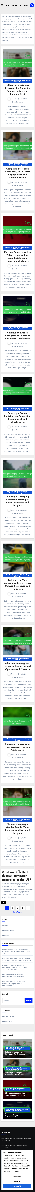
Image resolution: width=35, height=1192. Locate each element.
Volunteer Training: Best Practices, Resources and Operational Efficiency (17, 667)
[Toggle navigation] (2, 5)
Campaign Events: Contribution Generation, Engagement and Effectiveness (13, 984)
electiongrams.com (17, 5)
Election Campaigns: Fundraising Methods (17, 408)
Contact (5, 925)
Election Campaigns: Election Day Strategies (17, 575)
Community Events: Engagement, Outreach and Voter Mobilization (17, 336)
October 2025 (7, 1021)
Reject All (17, 1181)
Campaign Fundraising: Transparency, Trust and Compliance (17, 747)
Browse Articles (8, 930)
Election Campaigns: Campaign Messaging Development (17, 164)
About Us (5, 935)
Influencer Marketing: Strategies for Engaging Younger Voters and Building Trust (16, 951)
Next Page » (17, 912)
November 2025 (8, 1016)
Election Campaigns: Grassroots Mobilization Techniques (17, 328)
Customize (17, 1176)
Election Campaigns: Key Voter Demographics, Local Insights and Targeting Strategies (14, 967)
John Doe (14, 99)
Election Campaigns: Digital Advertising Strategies (17, 80)
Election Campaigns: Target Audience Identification (17, 247)
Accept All (17, 1186)
